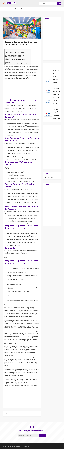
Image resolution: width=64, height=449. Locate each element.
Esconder (19, 50)
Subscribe (42, 435)
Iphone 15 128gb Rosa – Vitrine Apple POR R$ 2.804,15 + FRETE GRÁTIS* (56, 80)
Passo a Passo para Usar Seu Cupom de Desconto (15, 59)
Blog (26, 8)
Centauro (8, 413)
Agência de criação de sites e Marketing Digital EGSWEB (19, 446)
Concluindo (7, 62)
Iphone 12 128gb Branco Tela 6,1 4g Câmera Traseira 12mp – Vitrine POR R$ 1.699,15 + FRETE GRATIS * (56, 113)
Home (4, 8)
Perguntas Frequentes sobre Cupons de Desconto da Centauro (17, 60)
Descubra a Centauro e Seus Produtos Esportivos (15, 52)
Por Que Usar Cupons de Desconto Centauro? (14, 53)
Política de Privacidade (57, 446)
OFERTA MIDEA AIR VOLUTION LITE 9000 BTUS (56, 71)
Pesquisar (21, 8)
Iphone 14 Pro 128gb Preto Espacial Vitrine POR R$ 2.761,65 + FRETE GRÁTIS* (56, 91)
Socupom (27, 47)
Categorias (9, 8)
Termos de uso (49, 446)
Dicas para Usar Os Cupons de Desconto (13, 56)
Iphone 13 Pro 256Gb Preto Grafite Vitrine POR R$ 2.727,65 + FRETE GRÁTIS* (56, 101)
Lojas (15, 8)
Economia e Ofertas (20, 47)
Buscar (59, 3)
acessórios (22, 71)
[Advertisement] (22, 89)
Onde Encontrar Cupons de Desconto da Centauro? (15, 55)
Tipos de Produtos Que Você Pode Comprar (14, 58)
